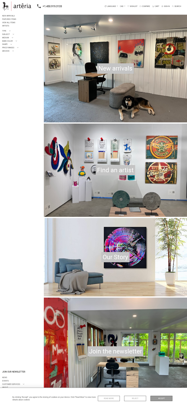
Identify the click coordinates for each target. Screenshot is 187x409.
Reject (135, 398)
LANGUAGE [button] (111, 6)
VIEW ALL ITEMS (8, 23)
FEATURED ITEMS (9, 19)
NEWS (4, 377)
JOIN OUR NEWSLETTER (13, 372)
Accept (161, 398)
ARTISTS (5, 26)
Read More (109, 398)
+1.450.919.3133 (52, 6)
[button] (7, 31)
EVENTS (5, 381)
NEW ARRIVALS (8, 16)
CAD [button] (122, 6)
